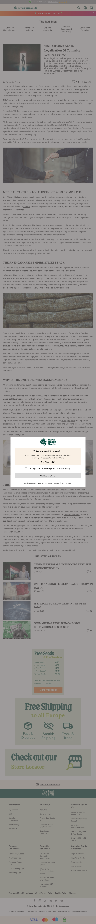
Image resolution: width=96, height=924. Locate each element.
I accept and (49, 468)
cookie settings (44, 468)
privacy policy (63, 468)
